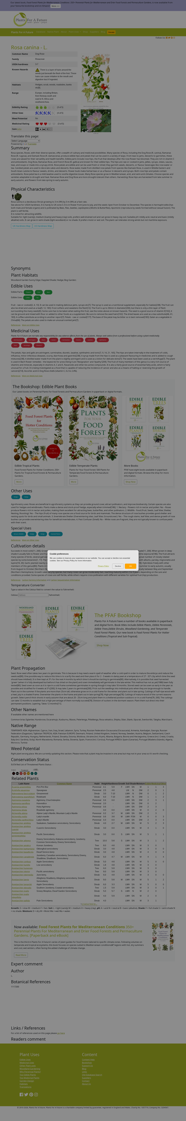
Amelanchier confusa (21, 862)
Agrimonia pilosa (19, 807)
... (96, 904)
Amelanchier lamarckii (22, 884)
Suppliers (94, 31)
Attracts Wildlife (19, 534)
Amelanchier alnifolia (21, 823)
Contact (85, 1080)
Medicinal (155, 784)
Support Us (87, 1065)
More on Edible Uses (30, 325)
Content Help (88, 1059)
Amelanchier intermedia (22, 875)
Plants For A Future (22, 32)
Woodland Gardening (30, 1068)
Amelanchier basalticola (22, 852)
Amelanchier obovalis (21, 888)
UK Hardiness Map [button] (21, 226)
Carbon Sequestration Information (65, 580)
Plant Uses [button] (74, 31)
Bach (43, 340)
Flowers (28, 292)
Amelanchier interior (21, 871)
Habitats (24, 1084)
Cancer (53, 340)
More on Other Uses (30, 540)
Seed (48, 292)
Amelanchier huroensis (22, 868)
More (19, 481)
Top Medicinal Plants (29, 1077)
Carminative (66, 340)
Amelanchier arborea (21, 841)
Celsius (14, 595)
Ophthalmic (102, 340)
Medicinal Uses (27, 1062)
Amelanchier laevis (20, 880)
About (64, 31)
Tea (37, 298)
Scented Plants (55, 534)
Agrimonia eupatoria (21, 800)
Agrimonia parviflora (21, 803)
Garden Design (27, 1080)
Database (40, 31)
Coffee (28, 298)
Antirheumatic (18, 340)
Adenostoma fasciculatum (23, 793)
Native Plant (53, 31)
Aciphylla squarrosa (21, 790)
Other (163, 784)
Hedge (16, 497)
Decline (118, 566)
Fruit (38, 292)
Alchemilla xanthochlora (22, 820)
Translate (32, 144)
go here (61, 1033)
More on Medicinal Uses (32, 376)
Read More (21, 955)
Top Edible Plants (28, 1074)
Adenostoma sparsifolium (23, 797)
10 (94, 904)
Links (84, 1071)
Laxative (90, 340)
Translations (25, 1087)
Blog (103, 31)
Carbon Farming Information (34, 580)
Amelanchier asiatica (21, 845)
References (15, 325)
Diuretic (78, 340)
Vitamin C (39, 345)
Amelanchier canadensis (23, 857)
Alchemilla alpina (19, 813)
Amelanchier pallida (21, 901)
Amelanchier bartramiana (23, 849)
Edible (148, 784)
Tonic (15, 345)
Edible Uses (25, 1059)
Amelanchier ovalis (20, 891)
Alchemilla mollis (19, 817)
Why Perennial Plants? (30, 1071)
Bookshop (87, 1062)
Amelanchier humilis (21, 865)
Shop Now (131, 481)
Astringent (32, 340)
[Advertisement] (162, 94)
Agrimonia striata (19, 810)
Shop (85, 31)
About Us (86, 1084)
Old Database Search (92, 1074)
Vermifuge (27, 345)
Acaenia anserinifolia (21, 787)
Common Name (64, 784)
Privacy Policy (103, 566)
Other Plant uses (28, 1065)
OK (130, 566)
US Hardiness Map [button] (43, 226)
